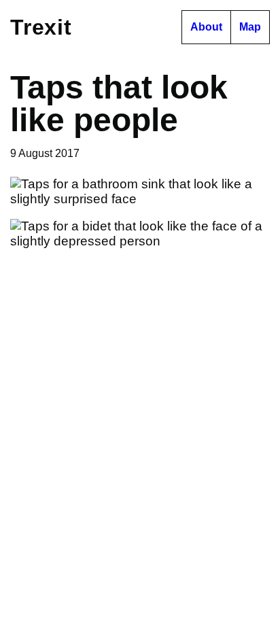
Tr (41, 27)
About (206, 27)
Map (250, 27)
